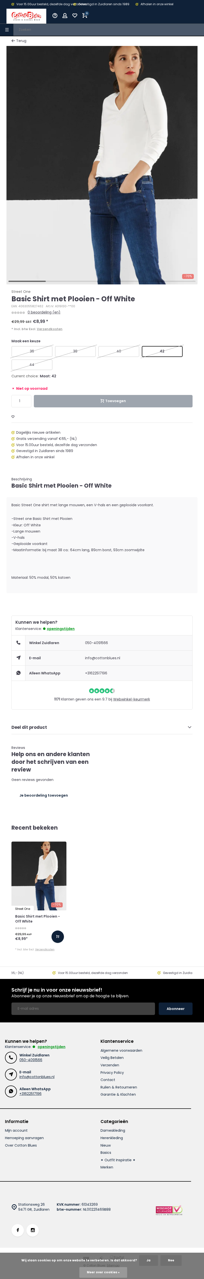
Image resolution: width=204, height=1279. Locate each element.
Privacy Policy (112, 1072)
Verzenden (110, 1065)
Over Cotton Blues (21, 1145)
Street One (21, 291)
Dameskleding (113, 1130)
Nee (171, 1260)
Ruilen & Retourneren (119, 1087)
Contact (108, 1080)
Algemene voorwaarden (121, 1050)
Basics (106, 1152)
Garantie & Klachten (118, 1094)
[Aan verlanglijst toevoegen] (12, 417)
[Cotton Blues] (26, 16)
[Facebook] (17, 1230)
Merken (107, 1167)
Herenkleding (112, 1138)
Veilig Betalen (112, 1057)
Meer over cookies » (103, 1272)
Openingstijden (61, 628)
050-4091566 (96, 642)
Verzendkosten (49, 329)
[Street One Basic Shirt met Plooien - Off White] (38, 876)
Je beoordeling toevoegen (43, 795)
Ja (149, 1260)
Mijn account (16, 1130)
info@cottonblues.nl (102, 658)
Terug (21, 41)
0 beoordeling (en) (44, 312)
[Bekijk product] (57, 936)
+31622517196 (96, 673)
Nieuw (106, 1145)
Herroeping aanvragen (24, 1138)
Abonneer (176, 1008)
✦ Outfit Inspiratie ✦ (118, 1160)
